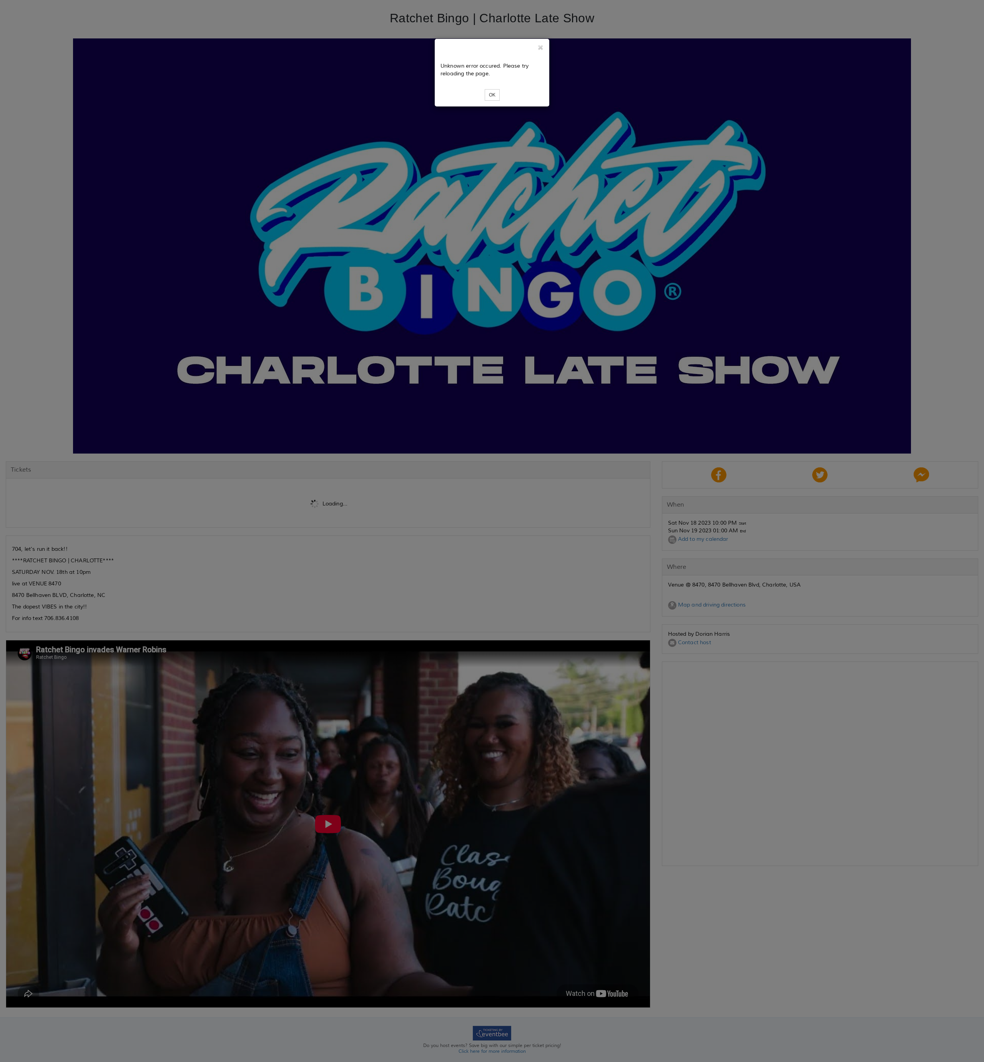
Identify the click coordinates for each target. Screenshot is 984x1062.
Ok (492, 95)
